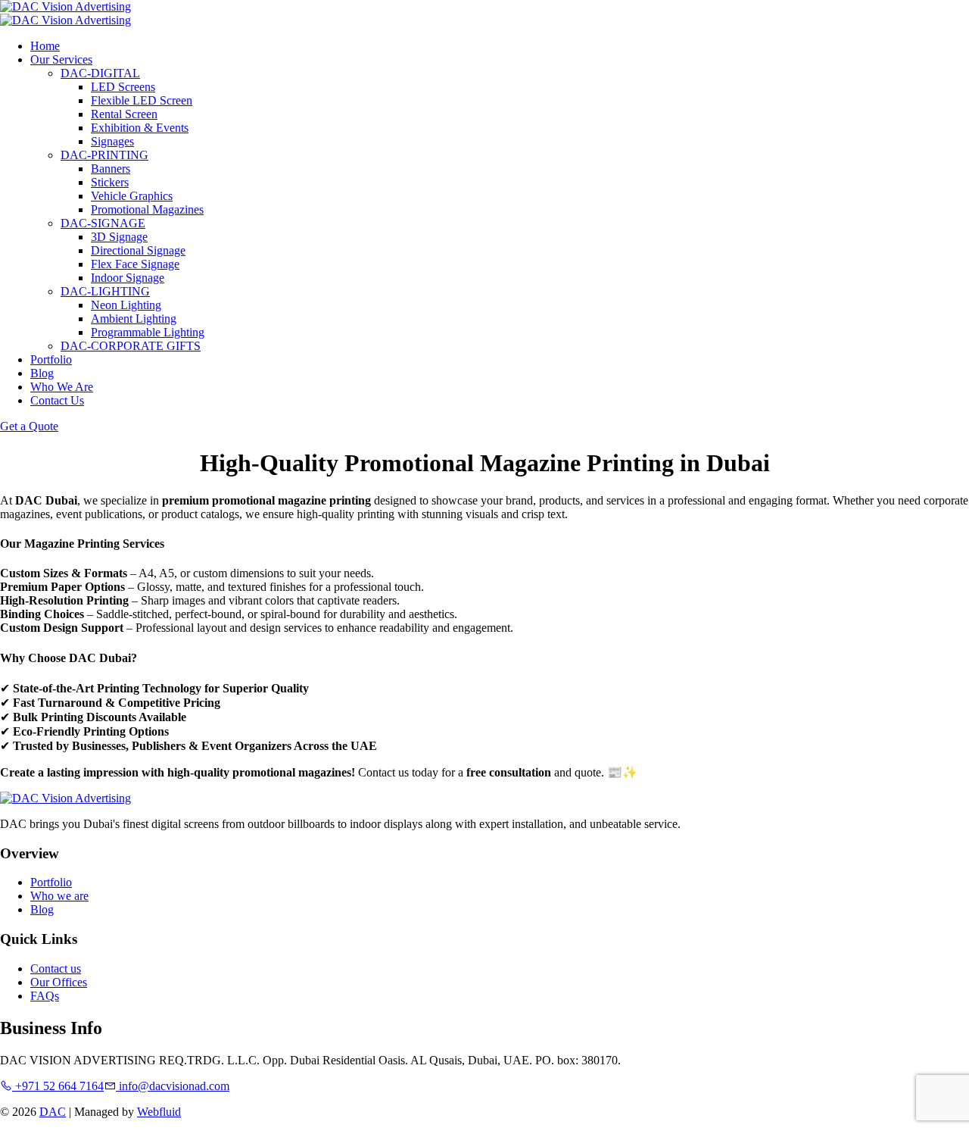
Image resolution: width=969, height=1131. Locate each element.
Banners (110, 168)
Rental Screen (124, 114)
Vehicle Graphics (132, 195)
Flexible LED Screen (141, 100)
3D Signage (119, 236)
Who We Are (61, 386)
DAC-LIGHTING (105, 291)
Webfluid (159, 1111)
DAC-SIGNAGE (103, 223)
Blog (42, 373)
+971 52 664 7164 (58, 1085)
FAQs (44, 995)
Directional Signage (138, 250)
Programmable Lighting (147, 332)
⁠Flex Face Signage (135, 264)
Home (45, 45)
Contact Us (57, 400)
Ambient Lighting (133, 318)
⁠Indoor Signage (127, 277)
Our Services (61, 59)
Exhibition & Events (140, 127)
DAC (52, 1111)
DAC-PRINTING (104, 154)
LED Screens (123, 86)
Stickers (110, 182)
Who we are (59, 895)
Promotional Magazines (147, 209)
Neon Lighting (126, 304)
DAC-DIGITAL (100, 73)
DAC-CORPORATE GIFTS (131, 345)
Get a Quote (29, 426)
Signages (112, 141)
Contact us (55, 968)
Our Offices (58, 982)
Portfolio (51, 359)
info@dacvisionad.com (172, 1085)
